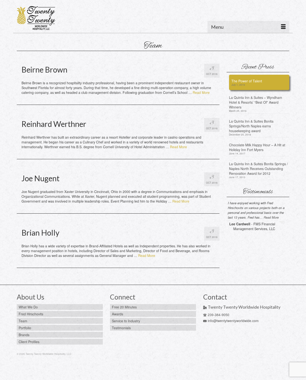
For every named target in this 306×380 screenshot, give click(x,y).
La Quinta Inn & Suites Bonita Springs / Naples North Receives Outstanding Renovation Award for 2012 (258, 168)
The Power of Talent (246, 81)
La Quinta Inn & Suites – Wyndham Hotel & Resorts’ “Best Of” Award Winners (255, 102)
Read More (201, 92)
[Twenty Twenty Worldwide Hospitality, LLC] (60, 18)
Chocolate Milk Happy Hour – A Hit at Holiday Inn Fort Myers (257, 147)
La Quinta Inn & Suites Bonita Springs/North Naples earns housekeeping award (251, 126)
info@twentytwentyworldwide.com (233, 320)
